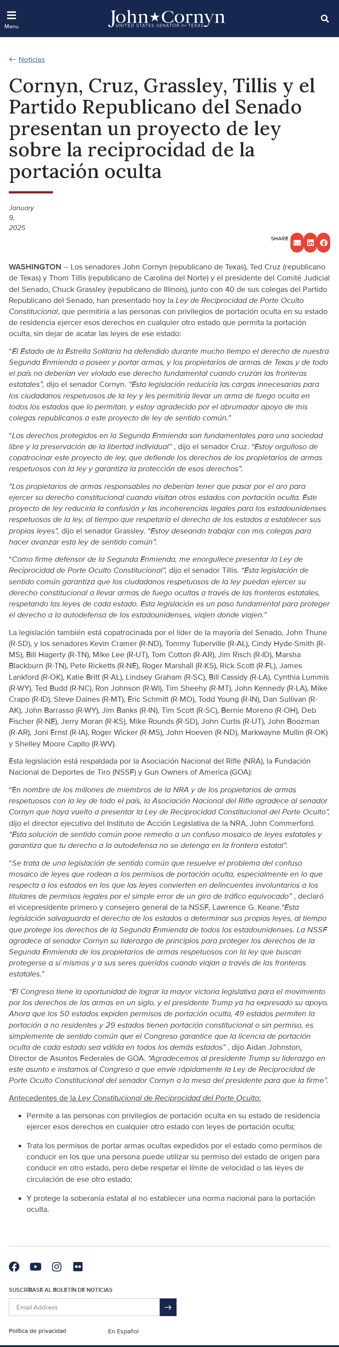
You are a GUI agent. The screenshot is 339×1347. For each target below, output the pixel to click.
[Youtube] (35, 1266)
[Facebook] (14, 1266)
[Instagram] (56, 1266)
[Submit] (168, 1307)
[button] (325, 18)
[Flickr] (77, 1266)
